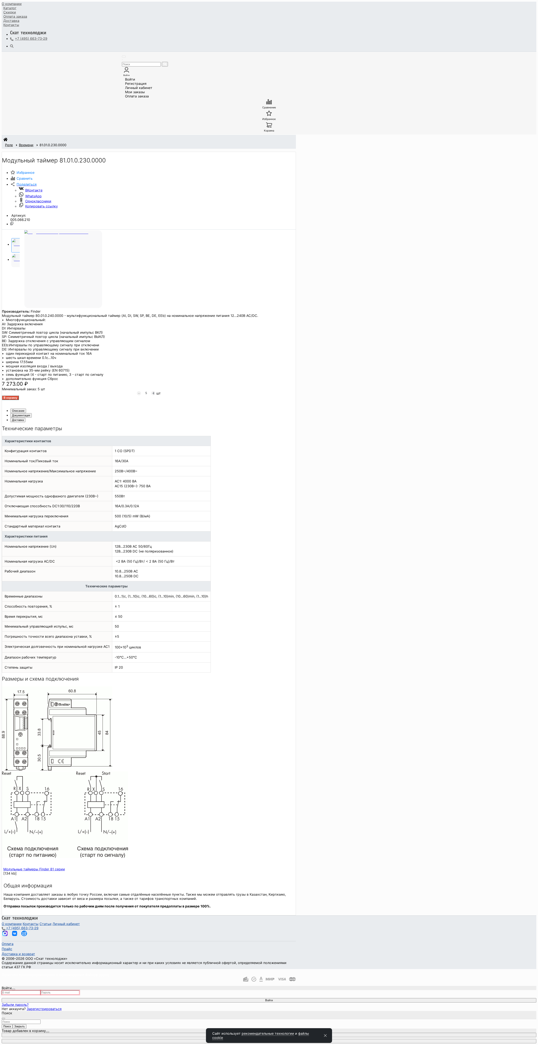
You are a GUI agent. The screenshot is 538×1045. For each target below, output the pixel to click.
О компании (12, 4)
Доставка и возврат (18, 954)
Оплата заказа (137, 96)
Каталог (9, 8)
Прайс (7, 949)
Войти (130, 79)
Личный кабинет (138, 88)
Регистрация (135, 83)
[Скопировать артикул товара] (11, 223)
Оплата (15, 16)
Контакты (11, 25)
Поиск (7, 1026)
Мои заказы (135, 92)
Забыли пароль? (15, 1005)
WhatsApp (33, 196)
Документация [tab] (21, 415)
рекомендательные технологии (268, 1033)
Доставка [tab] (18, 420)
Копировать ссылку (41, 206)
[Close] (13, 989)
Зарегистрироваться (44, 1009)
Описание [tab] (18, 410)
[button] (23, 184)
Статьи (45, 924)
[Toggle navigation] (124, 57)
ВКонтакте (33, 190)
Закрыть (19, 1026)
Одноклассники (38, 201)
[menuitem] (12, 4)
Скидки (9, 12)
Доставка (11, 21)
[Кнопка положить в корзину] (10, 398)
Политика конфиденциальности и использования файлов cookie (55, 974)
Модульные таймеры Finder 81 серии (34, 869)
